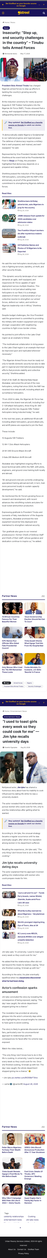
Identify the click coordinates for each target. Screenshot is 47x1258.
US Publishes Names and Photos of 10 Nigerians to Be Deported (30, 248)
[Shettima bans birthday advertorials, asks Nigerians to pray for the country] (9, 204)
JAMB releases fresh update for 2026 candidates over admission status (31, 219)
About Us (12, 1249)
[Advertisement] (23, 570)
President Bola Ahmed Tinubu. (14, 686)
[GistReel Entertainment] (23, 13)
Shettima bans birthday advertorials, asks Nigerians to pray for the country (31, 204)
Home (6, 22)
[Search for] (44, 14)
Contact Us (21, 1249)
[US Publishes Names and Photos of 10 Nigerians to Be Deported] (9, 248)
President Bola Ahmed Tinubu (15, 85)
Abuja (11, 160)
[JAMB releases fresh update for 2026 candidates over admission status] (9, 218)
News (13, 22)
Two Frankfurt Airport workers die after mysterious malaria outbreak (31, 233)
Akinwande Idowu (11, 54)
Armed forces (18, 683)
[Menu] (3, 14)
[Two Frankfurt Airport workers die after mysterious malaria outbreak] (9, 233)
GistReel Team (33, 1249)
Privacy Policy (23, 1253)
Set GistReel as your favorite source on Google (21, 4)
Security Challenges (34, 686)
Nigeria (29, 683)
